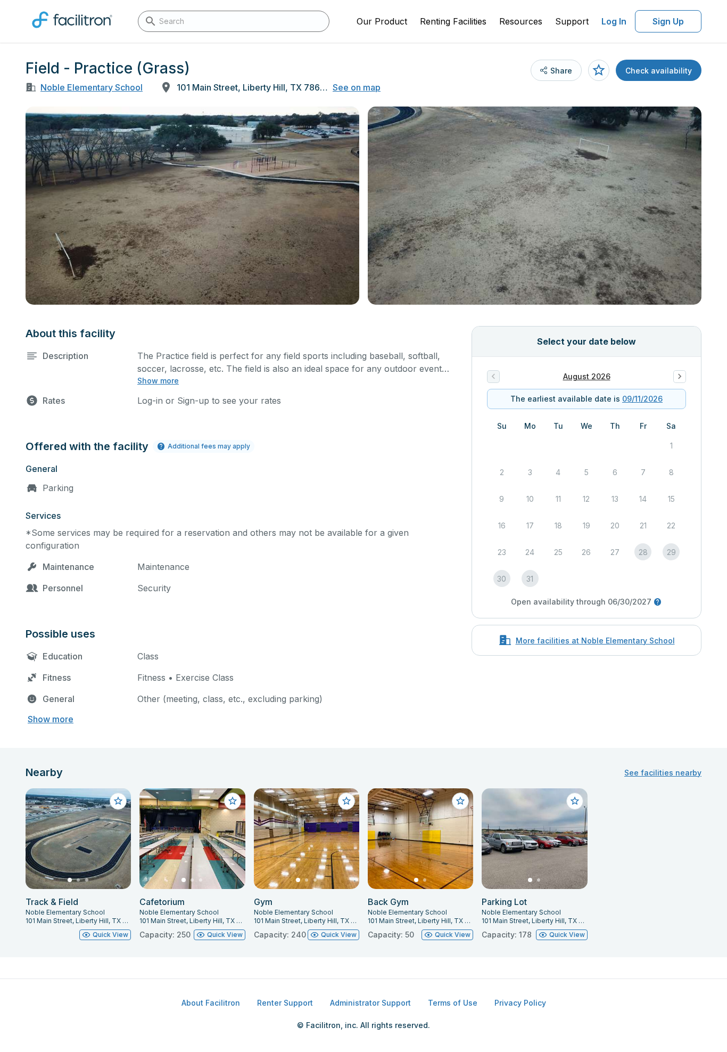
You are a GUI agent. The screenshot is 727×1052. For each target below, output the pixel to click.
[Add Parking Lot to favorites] (574, 801)
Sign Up (668, 21)
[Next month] (679, 376)
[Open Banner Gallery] (192, 206)
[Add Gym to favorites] (346, 801)
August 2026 (586, 376)
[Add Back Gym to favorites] (460, 801)
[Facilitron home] (72, 31)
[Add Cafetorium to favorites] (232, 801)
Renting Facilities (453, 21)
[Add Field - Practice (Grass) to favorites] (598, 70)
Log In (613, 21)
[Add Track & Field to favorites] (118, 801)
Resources (520, 21)
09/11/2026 (642, 398)
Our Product (382, 21)
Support (572, 21)
